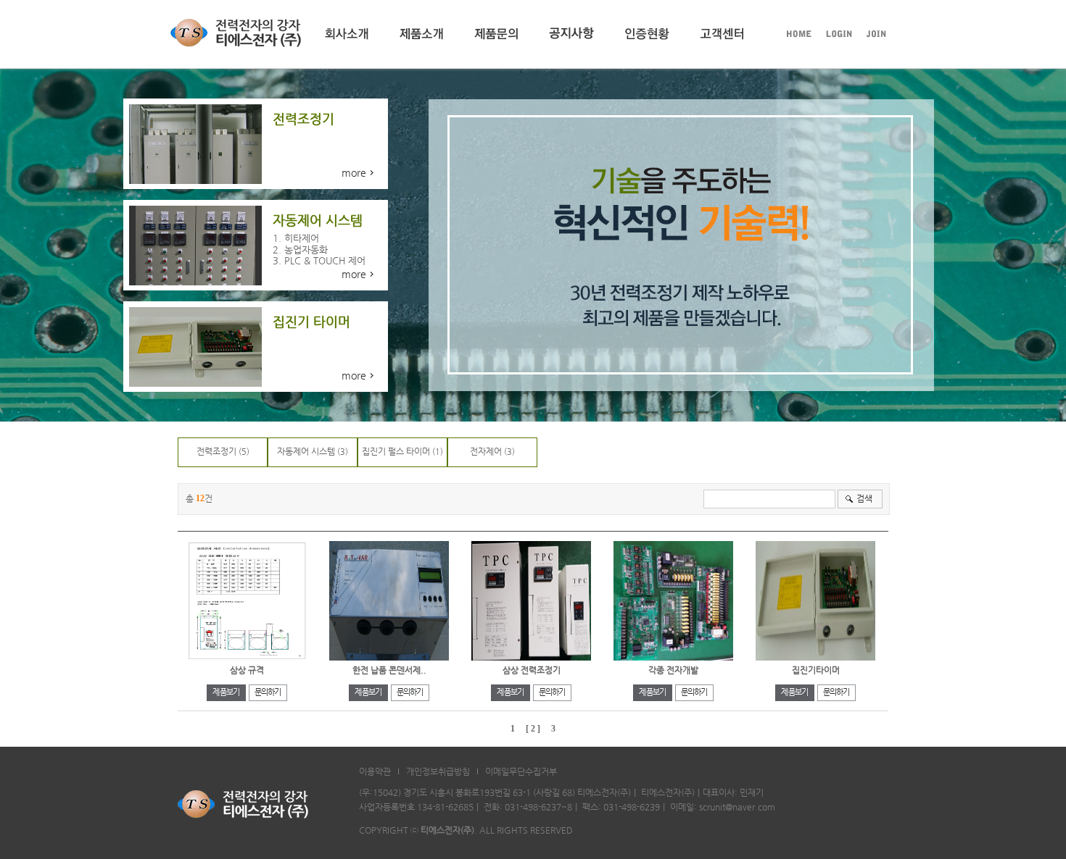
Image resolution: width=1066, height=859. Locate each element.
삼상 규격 (247, 670)
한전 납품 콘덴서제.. (389, 670)
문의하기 (268, 692)
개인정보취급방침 (438, 771)
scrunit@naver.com (737, 807)
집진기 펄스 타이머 (396, 451)
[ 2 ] (533, 729)
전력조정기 (216, 451)
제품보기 (225, 692)
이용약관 (375, 771)
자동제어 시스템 (306, 451)
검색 (864, 498)
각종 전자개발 (673, 670)
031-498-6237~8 (538, 807)
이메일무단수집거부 (521, 771)
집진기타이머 (816, 670)
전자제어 (486, 451)
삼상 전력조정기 (532, 670)
